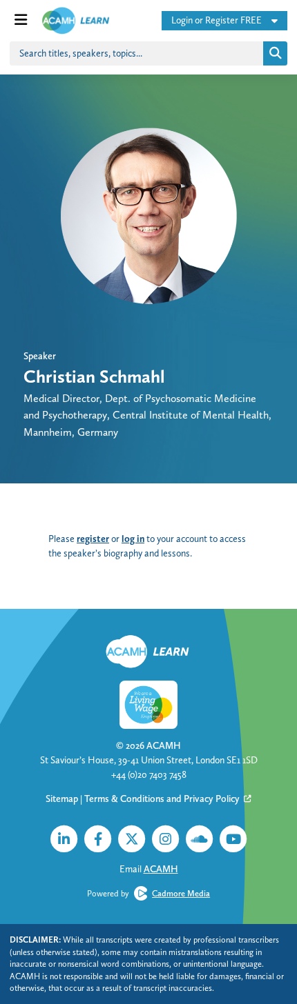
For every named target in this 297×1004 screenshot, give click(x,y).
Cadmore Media (181, 893)
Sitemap (62, 798)
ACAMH (163, 745)
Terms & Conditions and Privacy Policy (163, 798)
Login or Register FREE (216, 20)
